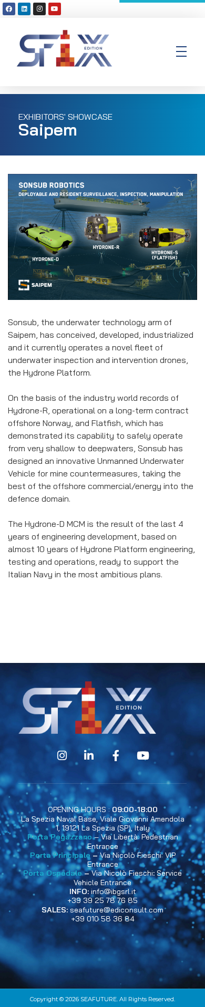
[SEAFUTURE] (64, 50)
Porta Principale (60, 855)
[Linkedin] (24, 9)
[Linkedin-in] (89, 756)
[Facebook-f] (116, 756)
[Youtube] (54, 9)
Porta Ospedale (52, 873)
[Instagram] (39, 9)
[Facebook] (9, 9)
